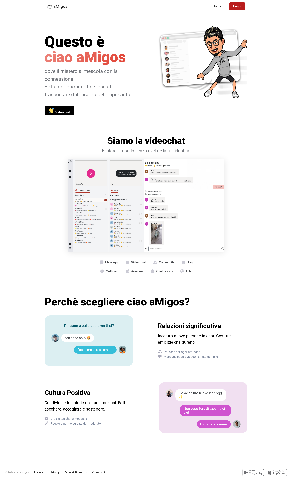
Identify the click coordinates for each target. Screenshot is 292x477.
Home (217, 6)
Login (237, 6)
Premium (39, 472)
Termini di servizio (75, 472)
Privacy (54, 472)
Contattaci (98, 472)
